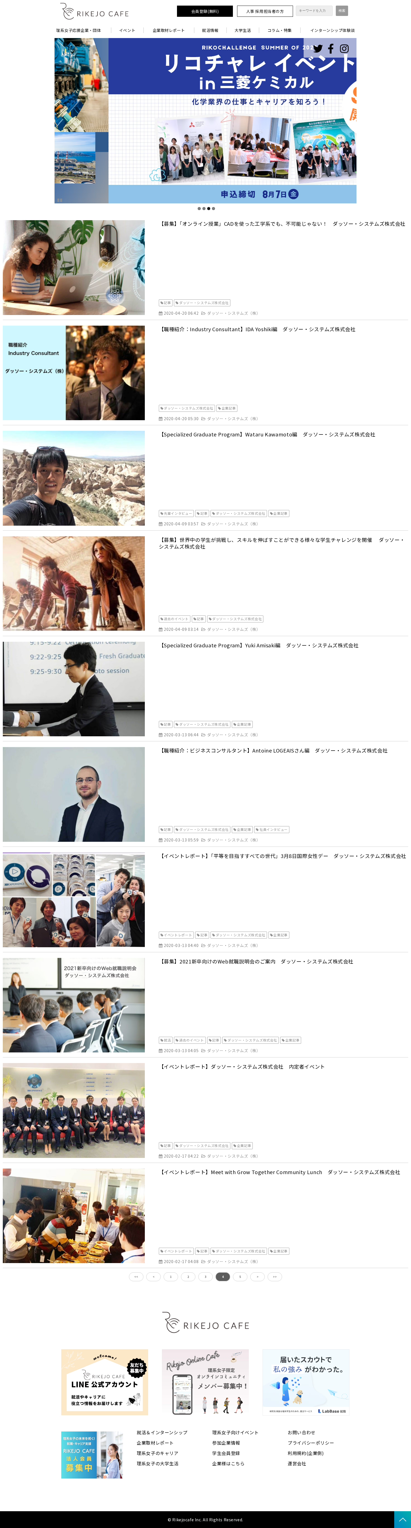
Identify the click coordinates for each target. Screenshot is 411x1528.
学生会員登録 (226, 1453)
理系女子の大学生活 (158, 1463)
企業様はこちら (228, 1463)
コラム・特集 (280, 30)
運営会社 (297, 1463)
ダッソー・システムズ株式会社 (204, 302)
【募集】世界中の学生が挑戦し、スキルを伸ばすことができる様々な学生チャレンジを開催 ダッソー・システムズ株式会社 (282, 543)
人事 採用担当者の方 (265, 11)
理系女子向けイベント (235, 1432)
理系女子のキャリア (158, 1453)
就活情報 (210, 30)
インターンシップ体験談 (332, 30)
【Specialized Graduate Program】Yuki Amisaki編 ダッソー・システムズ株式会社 (259, 645)
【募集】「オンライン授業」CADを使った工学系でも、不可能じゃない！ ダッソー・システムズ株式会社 (282, 223)
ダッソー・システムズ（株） (233, 313)
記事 (167, 302)
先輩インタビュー (178, 513)
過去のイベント (176, 618)
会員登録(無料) (205, 11)
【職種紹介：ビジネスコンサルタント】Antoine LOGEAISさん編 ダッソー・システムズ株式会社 (273, 750)
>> (275, 1277)
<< (136, 1277)
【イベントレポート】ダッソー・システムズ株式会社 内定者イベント (242, 1066)
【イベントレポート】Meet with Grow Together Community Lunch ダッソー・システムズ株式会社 (279, 1172)
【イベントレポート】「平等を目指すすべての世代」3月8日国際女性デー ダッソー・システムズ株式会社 (282, 855)
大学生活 (243, 30)
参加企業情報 (226, 1442)
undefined (46, 120)
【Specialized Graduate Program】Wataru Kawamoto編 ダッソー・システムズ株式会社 (267, 434)
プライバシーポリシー (311, 1442)
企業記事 (229, 408)
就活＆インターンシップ (162, 1432)
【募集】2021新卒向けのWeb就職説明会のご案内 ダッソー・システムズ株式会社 (256, 961)
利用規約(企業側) (306, 1453)
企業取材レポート (169, 30)
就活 (167, 1040)
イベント (127, 30)
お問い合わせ (302, 1432)
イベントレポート (178, 934)
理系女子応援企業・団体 (78, 30)
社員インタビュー (273, 829)
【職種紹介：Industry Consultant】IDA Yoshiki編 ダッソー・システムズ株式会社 (257, 329)
